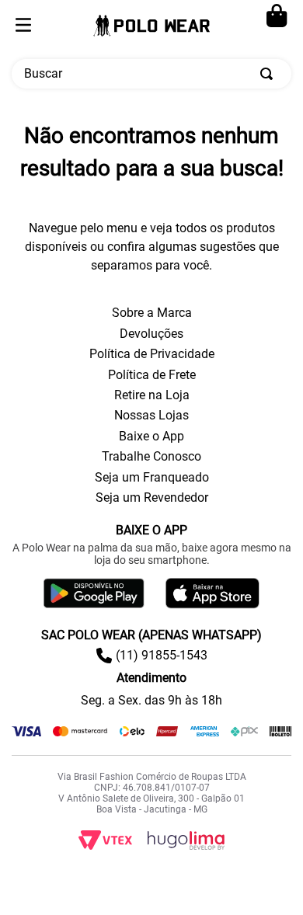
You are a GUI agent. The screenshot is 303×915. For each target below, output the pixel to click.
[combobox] (151, 74)
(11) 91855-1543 (161, 655)
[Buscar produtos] (269, 74)
